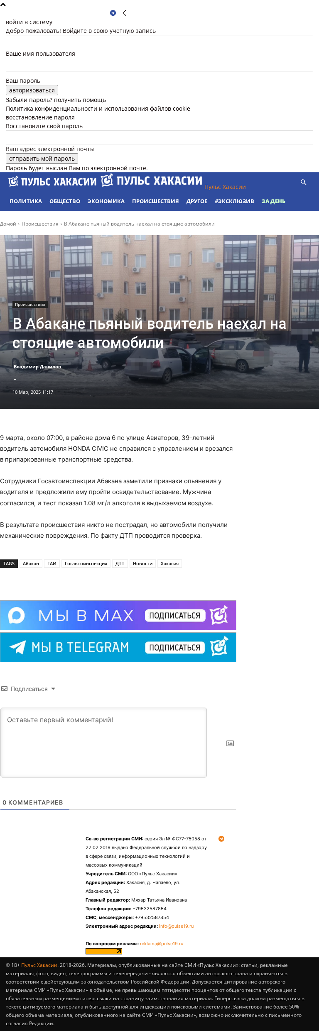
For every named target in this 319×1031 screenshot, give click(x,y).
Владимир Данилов (37, 366)
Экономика (106, 201)
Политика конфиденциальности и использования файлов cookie (98, 108)
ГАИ (51, 563)
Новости (142, 563)
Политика (26, 201)
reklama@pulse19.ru (161, 944)
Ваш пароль (23, 80)
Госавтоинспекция (86, 563)
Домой (8, 223)
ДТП (120, 563)
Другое (196, 201)
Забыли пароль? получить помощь (56, 100)
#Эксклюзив (234, 201)
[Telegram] (113, 13)
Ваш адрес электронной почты (50, 149)
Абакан (31, 563)
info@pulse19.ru (176, 926)
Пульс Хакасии (39, 965)
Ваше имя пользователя (40, 53)
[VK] (93, 579)
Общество (64, 201)
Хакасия (170, 563)
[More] (112, 579)
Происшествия (155, 201)
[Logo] (53, 187)
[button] (303, 182)
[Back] (125, 13)
